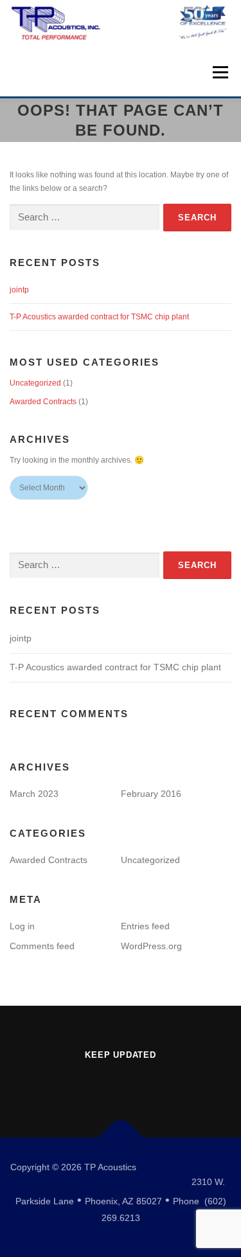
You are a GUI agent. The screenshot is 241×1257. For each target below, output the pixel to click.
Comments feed (42, 946)
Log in (22, 926)
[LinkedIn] (84, 1082)
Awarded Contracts (43, 401)
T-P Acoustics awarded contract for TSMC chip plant (99, 316)
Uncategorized (35, 383)
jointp (19, 289)
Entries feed (145, 926)
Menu (219, 71)
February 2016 (151, 794)
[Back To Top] (120, 1137)
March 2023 (34, 794)
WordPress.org (151, 946)
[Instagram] (156, 1082)
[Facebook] (120, 1082)
